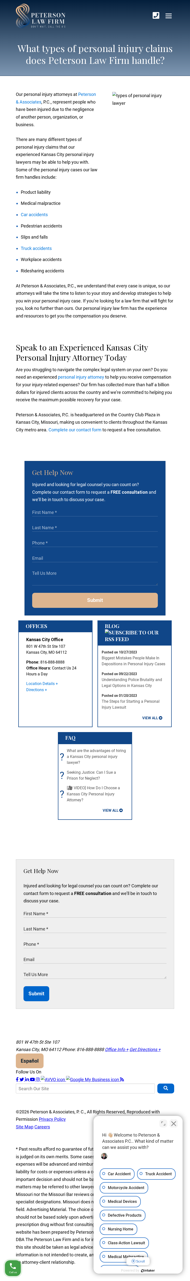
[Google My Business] (93, 1079)
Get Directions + (145, 1049)
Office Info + (116, 1049)
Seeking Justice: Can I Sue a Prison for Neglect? (89, 775)
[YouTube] (33, 1079)
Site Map (24, 1126)
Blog (112, 626)
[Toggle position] (163, 1123)
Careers (42, 1126)
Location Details (40, 683)
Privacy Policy (52, 1119)
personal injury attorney (81, 377)
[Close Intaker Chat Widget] (174, 1123)
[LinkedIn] (27, 1079)
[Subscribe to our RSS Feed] (135, 639)
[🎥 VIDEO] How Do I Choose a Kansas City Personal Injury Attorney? (91, 794)
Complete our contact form (74, 429)
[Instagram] (38, 1079)
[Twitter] (22, 1079)
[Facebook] (18, 1079)
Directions (35, 689)
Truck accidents (36, 248)
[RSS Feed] (122, 1079)
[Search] (165, 1088)
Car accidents (34, 214)
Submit (95, 600)
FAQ (70, 737)
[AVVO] (53, 1079)
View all (150, 718)
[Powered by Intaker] (148, 1270)
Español (30, 1061)
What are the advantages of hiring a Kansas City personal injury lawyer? (94, 756)
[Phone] (156, 16)
